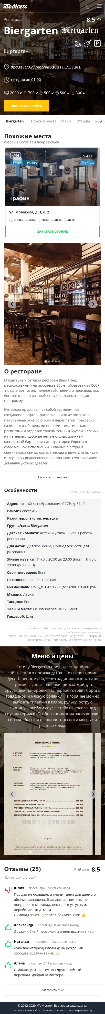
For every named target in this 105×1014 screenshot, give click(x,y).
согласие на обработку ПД (76, 1010)
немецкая (51, 518)
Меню (66, 121)
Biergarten (39, 525)
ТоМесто (15, 6)
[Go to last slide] (12, 304)
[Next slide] (93, 304)
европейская (30, 518)
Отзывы (83, 121)
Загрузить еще (52, 990)
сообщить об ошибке (85, 492)
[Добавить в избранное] (98, 19)
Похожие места (43, 121)
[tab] (45, 361)
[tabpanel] (52, 304)
